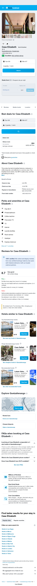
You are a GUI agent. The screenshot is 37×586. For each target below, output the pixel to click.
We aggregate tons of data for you (13, 571)
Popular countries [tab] (19, 520)
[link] (14, 338)
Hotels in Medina (7, 541)
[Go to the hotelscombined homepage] (12, 8)
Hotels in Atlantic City (8, 546)
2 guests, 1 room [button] (8, 66)
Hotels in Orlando (7, 539)
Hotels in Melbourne (8, 534)
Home (3, 581)
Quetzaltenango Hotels (25, 581)
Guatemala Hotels (11, 581)
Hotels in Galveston (8, 551)
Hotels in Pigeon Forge (8, 536)
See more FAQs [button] (18, 465)
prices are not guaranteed (9, 562)
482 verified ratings (17, 56)
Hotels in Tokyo (6, 553)
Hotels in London (7, 548)
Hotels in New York (7, 544)
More (3, 175)
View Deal (24, 334)
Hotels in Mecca (6, 531)
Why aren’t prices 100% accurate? (13, 574)
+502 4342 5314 (7, 53)
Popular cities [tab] (7, 520)
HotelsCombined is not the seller (12, 567)
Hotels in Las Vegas (8, 529)
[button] (3, 8)
